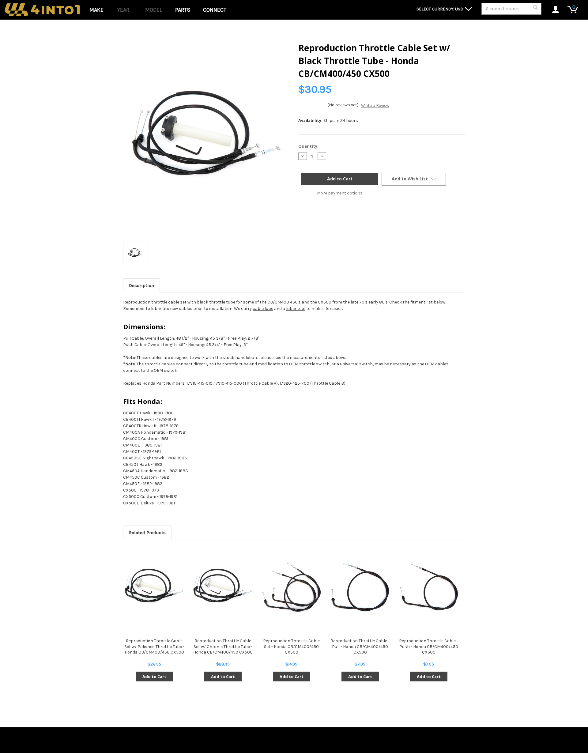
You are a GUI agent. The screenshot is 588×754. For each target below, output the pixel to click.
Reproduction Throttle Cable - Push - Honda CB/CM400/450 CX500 (428, 646)
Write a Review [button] (375, 105)
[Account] (552, 10)
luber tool (295, 308)
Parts (182, 9)
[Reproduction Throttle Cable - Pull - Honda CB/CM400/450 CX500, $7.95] (360, 587)
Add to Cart (154, 676)
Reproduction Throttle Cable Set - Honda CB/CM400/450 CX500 (291, 646)
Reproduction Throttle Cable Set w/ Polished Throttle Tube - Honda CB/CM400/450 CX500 (154, 646)
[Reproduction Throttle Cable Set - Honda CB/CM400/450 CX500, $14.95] (291, 587)
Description (141, 285)
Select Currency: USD (440, 9)
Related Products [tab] (147, 532)
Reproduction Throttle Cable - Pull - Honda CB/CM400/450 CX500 (360, 646)
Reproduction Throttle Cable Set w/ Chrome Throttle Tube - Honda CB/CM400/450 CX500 (223, 646)
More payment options (340, 193)
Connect (214, 9)
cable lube (263, 308)
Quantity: (308, 146)
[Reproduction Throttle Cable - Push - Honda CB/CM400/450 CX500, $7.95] (428, 587)
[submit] (535, 9)
